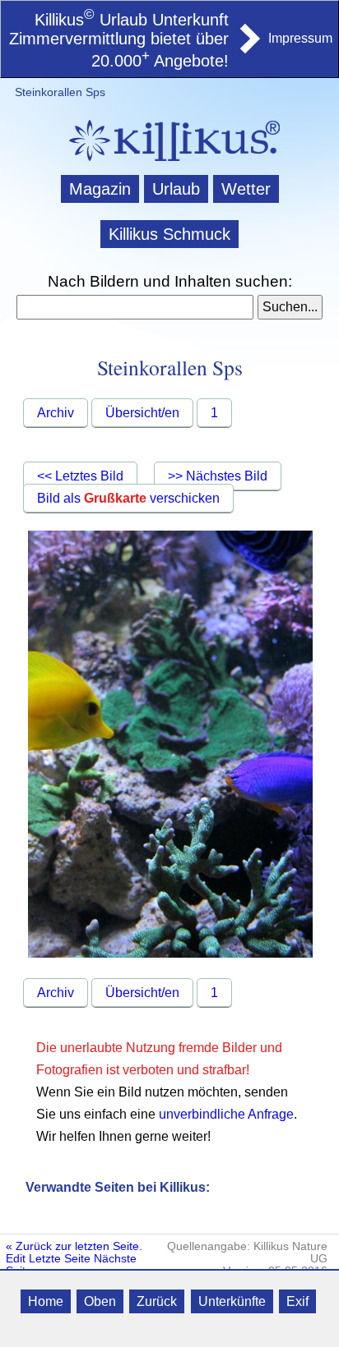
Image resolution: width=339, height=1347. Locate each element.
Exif (297, 1301)
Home (45, 1301)
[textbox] (134, 307)
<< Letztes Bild (80, 476)
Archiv (55, 413)
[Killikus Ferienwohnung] (248, 48)
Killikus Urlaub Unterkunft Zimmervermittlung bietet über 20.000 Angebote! (119, 41)
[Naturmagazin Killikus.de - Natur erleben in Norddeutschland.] (169, 163)
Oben (100, 1301)
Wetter (246, 189)
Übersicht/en (142, 413)
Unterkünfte (232, 1301)
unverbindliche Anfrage (226, 1114)
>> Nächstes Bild (217, 476)
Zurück (157, 1301)
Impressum (300, 38)
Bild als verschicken (128, 498)
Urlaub (176, 189)
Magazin (100, 189)
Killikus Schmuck (169, 234)
